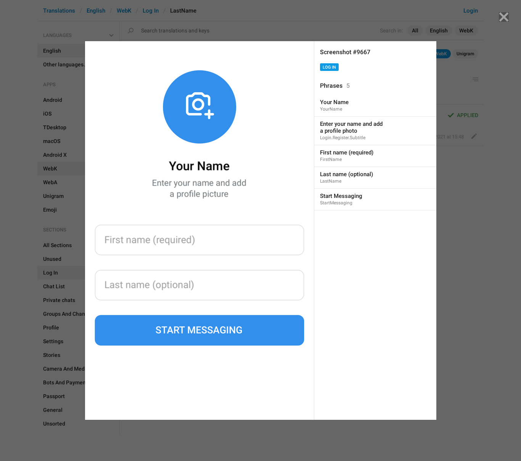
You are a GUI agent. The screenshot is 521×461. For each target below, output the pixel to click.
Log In (329, 67)
